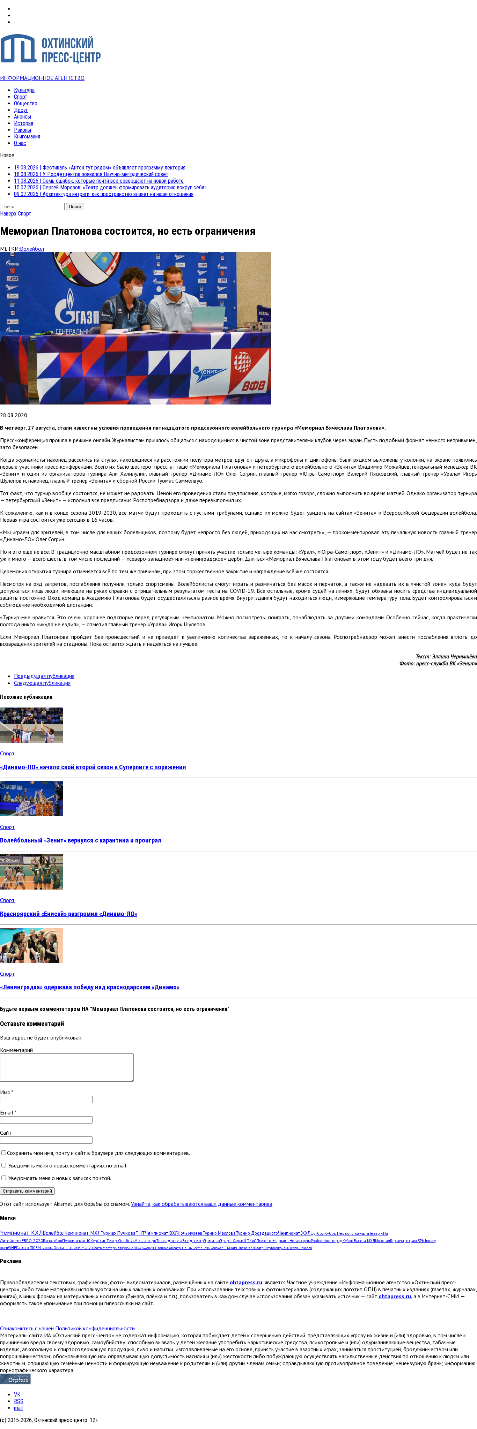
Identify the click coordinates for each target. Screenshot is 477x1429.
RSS (18, 1401)
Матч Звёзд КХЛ (242, 1248)
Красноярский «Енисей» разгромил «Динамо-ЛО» (68, 914)
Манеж (203, 1248)
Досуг (21, 110)
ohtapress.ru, (395, 1296)
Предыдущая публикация (44, 675)
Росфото (318, 1240)
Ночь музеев (190, 1233)
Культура (24, 90)
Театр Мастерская (107, 1248)
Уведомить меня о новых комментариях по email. (67, 1165)
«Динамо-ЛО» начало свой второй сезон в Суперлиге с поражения (93, 767)
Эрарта (226, 1240)
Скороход (216, 1248)
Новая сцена (300, 1240)
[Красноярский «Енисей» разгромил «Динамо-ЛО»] (31, 887)
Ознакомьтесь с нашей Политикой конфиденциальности (67, 1328)
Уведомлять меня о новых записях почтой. (59, 1177)
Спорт (20, 96)
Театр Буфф (264, 1248)
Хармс (238, 1240)
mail (18, 1408)
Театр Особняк (121, 1240)
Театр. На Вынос (185, 1248)
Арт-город (334, 1240)
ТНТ (140, 1233)
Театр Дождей (300, 1248)
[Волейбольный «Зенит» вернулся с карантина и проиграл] (31, 814)
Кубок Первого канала (346, 1233)
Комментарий (16, 1049)
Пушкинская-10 (76, 1240)
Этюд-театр (193, 1240)
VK (17, 1394)
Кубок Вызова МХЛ (359, 1240)
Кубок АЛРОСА (132, 1248)
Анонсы (22, 116)
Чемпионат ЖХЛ (294, 1233)
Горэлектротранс (404, 1240)
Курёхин (98, 1240)
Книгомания (27, 136)
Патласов (23, 1247)
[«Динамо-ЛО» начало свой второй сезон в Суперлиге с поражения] (31, 740)
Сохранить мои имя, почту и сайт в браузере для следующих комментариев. (98, 1152)
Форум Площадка (158, 1248)
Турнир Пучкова (118, 1233)
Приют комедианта (273, 1240)
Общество (25, 103)
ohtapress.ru (246, 1282)
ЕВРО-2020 (32, 1240)
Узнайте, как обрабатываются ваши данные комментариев (201, 1203)
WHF (12, 1247)
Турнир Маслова (219, 1233)
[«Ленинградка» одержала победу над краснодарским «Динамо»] (31, 961)
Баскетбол (52, 1240)
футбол (317, 1233)
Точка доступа (169, 1240)
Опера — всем (64, 1247)
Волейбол (32, 248)
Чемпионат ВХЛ (161, 1233)
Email (7, 1112)
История (23, 123)
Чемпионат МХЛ (83, 1233)
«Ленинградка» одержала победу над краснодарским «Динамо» (89, 987)
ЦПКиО (250, 1240)
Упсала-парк (145, 1240)
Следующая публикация (42, 682)
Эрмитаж (212, 1240)
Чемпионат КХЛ (21, 1233)
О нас (20, 143)
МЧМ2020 (84, 1247)
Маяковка (45, 1247)
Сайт (6, 1132)
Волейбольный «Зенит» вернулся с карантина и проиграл (80, 840)
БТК (226, 1248)
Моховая (382, 1240)
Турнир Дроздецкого (257, 1233)
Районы (22, 130)
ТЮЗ (34, 1247)
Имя (5, 1092)
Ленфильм (281, 1248)
